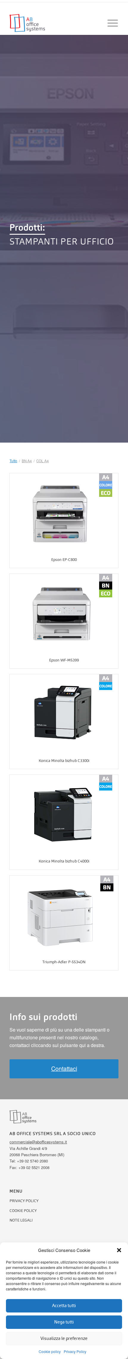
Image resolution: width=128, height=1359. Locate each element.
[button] (119, 1250)
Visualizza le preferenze (64, 1338)
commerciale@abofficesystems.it (38, 1142)
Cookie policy (50, 1351)
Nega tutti (64, 1322)
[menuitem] (110, 23)
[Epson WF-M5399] (64, 613)
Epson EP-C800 (64, 559)
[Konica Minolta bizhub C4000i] (64, 814)
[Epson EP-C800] (64, 512)
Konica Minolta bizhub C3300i (64, 760)
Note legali (21, 1220)
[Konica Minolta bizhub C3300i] (64, 713)
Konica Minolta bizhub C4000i (64, 861)
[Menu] (110, 23)
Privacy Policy (75, 1351)
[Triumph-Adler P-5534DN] (64, 915)
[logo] (53, 23)
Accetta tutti (64, 1305)
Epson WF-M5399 (64, 660)
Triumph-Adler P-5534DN (63, 961)
